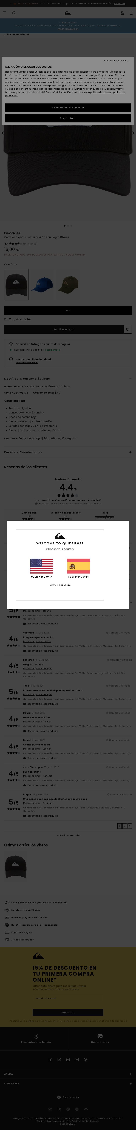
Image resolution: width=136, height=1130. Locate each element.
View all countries (60, 585)
